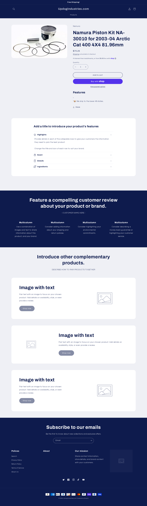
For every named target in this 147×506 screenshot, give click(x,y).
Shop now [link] (27, 308)
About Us (15, 472)
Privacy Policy (16, 460)
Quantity (76, 62)
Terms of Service (17, 468)
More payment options (97, 86)
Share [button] (78, 107)
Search (14, 456)
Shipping (76, 54)
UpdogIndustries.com (69, 498)
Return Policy (16, 464)
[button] (13, 8)
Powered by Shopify (82, 498)
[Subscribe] (91, 440)
